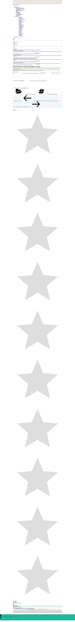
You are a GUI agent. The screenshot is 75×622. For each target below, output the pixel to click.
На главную (16, 6)
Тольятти (20, 32)
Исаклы (20, 21)
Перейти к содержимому (16, 4)
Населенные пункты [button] (17, 16)
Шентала (20, 34)
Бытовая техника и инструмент (20, 8)
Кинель (20, 22)
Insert (8, 621)
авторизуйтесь (15, 601)
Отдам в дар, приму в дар (19, 14)
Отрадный (20, 28)
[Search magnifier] (13, 39)
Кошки (20, 24)
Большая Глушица (21, 18)
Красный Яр (21, 25)
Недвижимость (18, 12)
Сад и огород (18, 15)
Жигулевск (20, 20)
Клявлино (20, 23)
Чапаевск (20, 33)
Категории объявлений (18, 7)
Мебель (17, 11)
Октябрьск (20, 27)
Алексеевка (20, 17)
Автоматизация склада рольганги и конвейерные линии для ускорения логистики (24, 57)
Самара (20, 30)
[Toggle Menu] (13, 5)
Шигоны (20, 35)
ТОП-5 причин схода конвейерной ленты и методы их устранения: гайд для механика (24, 61)
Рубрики (14, 608)
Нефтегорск (20, 26)
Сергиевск (20, 31)
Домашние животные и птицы (20, 10)
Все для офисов (18, 9)
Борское (20, 19)
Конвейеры (19, 13)
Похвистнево (21, 29)
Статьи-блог (16, 36)
